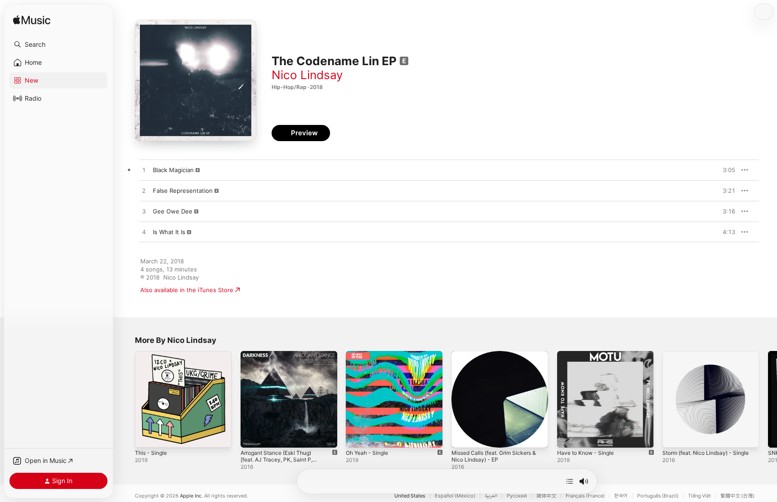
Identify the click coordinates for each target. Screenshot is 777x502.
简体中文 (546, 495)
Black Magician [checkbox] (173, 169)
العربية (491, 495)
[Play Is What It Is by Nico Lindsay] (144, 232)
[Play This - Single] (146, 436)
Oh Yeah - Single (369, 354)
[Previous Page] (126, 399)
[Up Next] (569, 481)
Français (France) (585, 495)
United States (409, 495)
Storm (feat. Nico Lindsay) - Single (701, 358)
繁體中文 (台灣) (737, 495)
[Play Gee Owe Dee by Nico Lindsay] (144, 212)
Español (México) (455, 495)
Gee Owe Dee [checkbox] (172, 211)
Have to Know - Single (588, 354)
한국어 (621, 495)
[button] (58, 44)
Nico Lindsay (307, 75)
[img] (31, 20)
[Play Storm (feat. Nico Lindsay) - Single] (673, 436)
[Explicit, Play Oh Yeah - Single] (357, 436)
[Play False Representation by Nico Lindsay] (144, 191)
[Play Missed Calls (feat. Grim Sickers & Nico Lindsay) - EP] (462, 436)
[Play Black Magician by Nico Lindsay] (144, 170)
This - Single (152, 354)
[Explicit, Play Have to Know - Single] (568, 436)
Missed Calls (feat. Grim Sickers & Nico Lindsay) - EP (498, 358)
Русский (517, 495)
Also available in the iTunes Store (186, 289)
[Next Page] (768, 399)
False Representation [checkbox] (183, 190)
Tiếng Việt (699, 495)
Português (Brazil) (658, 495)
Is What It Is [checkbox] (169, 231)
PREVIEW (725, 170)
